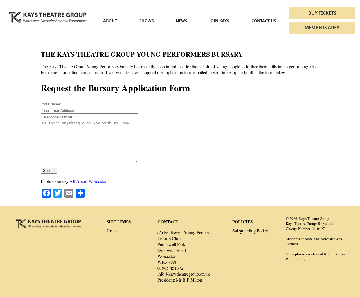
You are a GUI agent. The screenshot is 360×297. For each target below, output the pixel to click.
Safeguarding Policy (250, 231)
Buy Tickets (322, 13)
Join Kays (219, 20)
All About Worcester (87, 181)
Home (112, 231)
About (110, 20)
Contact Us (263, 20)
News (181, 20)
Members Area (322, 28)
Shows (146, 20)
